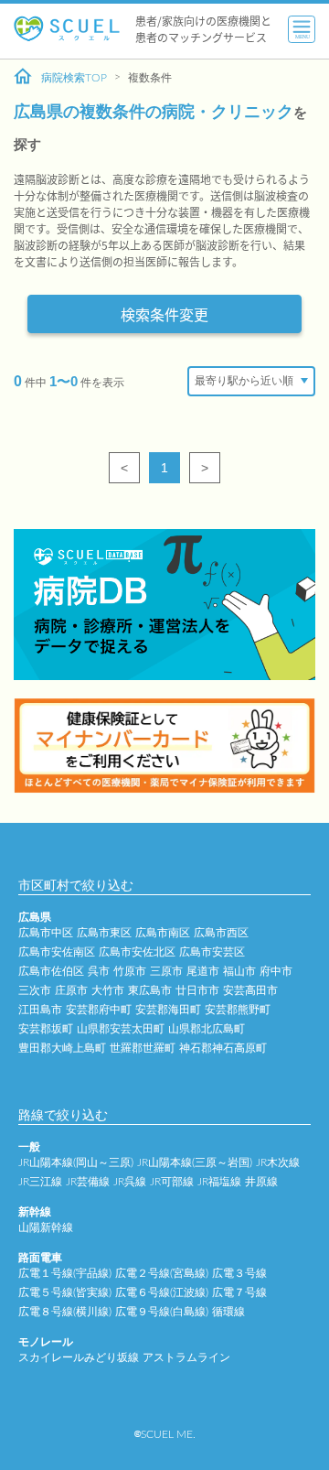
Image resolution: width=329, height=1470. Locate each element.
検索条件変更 (164, 314)
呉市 (99, 971)
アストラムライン (186, 1357)
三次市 (34, 990)
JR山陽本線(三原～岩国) (194, 1162)
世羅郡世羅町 (142, 1048)
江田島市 (40, 1009)
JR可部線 (172, 1181)
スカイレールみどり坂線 (78, 1357)
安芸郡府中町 (99, 1009)
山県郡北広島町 (206, 1028)
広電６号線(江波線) (161, 1292)
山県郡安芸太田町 (120, 1028)
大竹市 (107, 990)
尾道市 (202, 971)
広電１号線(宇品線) (64, 1273)
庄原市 (71, 990)
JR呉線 (129, 1181)
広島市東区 (104, 932)
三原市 (166, 971)
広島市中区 (45, 932)
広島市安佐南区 (56, 951)
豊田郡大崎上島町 (62, 1048)
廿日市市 (197, 990)
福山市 (239, 971)
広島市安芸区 (212, 951)
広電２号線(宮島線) (161, 1273)
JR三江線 (40, 1181)
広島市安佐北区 (137, 951)
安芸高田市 (250, 990)
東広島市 (150, 990)
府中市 (276, 971)
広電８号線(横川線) (64, 1311)
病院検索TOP (74, 77)
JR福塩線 (219, 1181)
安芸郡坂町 (45, 1028)
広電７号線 (239, 1292)
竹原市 (129, 971)
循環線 (228, 1311)
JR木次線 (278, 1162)
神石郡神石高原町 (223, 1048)
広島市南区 (162, 932)
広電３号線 (239, 1273)
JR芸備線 (88, 1181)
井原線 (261, 1181)
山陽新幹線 (45, 1227)
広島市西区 (221, 932)
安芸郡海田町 (168, 1009)
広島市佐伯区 (51, 971)
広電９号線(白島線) (161, 1311)
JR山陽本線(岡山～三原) (75, 1162)
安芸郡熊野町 (238, 1009)
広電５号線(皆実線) (64, 1292)
